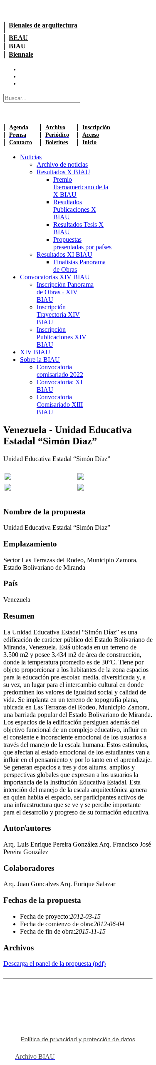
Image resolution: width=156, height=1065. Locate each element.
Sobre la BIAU (40, 359)
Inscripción (96, 127)
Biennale (21, 54)
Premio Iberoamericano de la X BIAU (80, 187)
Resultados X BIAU (63, 171)
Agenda (18, 127)
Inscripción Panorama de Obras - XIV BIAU (65, 292)
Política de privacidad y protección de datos (78, 1039)
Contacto (20, 142)
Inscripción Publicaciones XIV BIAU (62, 337)
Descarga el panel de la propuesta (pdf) (54, 963)
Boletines (56, 142)
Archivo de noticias (62, 164)
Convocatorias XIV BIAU (55, 277)
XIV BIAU (35, 352)
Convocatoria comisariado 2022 (60, 370)
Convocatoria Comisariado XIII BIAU (60, 404)
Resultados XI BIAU (64, 254)
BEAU (18, 37)
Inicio (89, 142)
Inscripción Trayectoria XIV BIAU (58, 314)
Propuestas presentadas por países (82, 243)
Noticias (31, 156)
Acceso (90, 135)
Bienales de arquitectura (43, 25)
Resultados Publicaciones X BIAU (74, 209)
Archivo (55, 127)
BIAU (17, 46)
